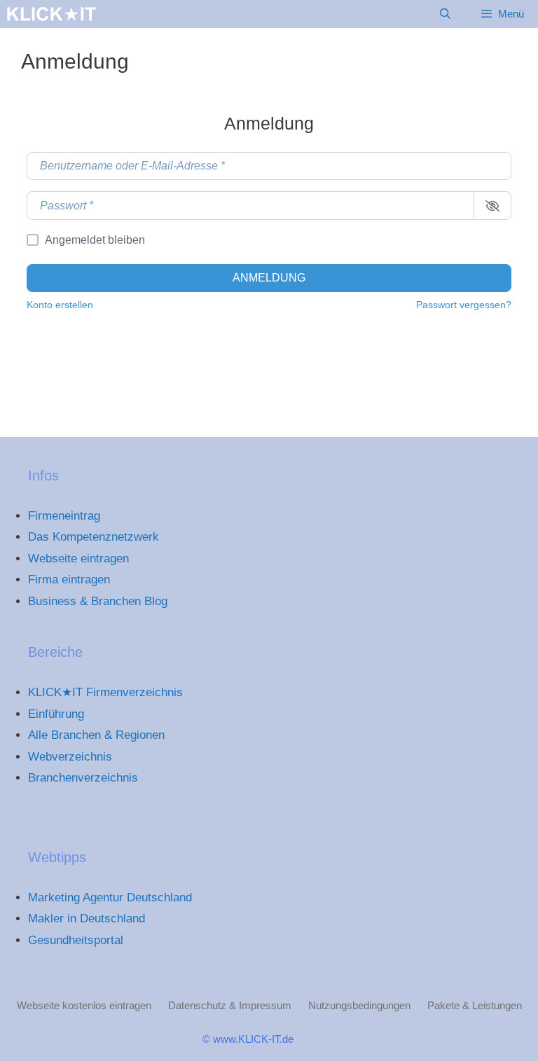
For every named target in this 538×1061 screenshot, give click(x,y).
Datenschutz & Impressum (229, 1005)
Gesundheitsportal (75, 940)
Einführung (56, 714)
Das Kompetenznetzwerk (93, 536)
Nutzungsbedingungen (359, 1005)
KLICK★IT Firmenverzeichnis (105, 692)
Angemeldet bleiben (95, 240)
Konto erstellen (60, 304)
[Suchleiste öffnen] (444, 14)
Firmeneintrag (64, 515)
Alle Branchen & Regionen (96, 735)
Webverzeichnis (70, 756)
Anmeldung (269, 278)
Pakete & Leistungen (474, 1005)
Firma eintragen (69, 579)
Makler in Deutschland (86, 918)
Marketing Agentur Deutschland (110, 897)
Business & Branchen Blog (97, 601)
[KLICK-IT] (51, 14)
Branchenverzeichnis (83, 777)
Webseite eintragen (78, 558)
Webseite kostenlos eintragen (84, 1005)
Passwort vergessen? (463, 304)
